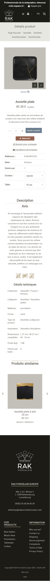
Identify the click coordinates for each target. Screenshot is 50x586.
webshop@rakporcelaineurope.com (25, 510)
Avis (25, 206)
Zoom (23, 91)
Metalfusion (29, 422)
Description (25, 200)
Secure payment (37, 540)
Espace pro (36, 6)
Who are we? (35, 529)
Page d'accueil (14, 33)
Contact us (34, 533)
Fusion (34, 291)
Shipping (33, 537)
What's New (9, 535)
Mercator (25, 572)
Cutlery (7, 546)
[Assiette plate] (25, 49)
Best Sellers (9, 532)
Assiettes (38, 33)
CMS (25, 577)
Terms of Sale (35, 547)
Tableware (9, 542)
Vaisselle (27, 33)
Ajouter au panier (26, 391)
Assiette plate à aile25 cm (25, 413)
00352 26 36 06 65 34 (24, 503)
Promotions (9, 539)
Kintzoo (28, 162)
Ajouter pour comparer (26, 144)
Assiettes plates (19, 37)
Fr (38, 13)
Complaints (34, 544)
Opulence (19, 422)
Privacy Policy (36, 551)
